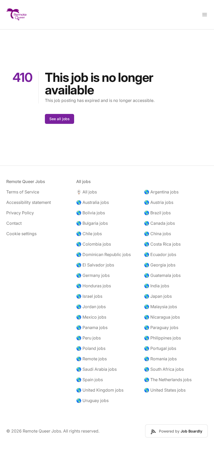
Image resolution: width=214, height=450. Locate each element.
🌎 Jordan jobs (91, 306)
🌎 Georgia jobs (159, 264)
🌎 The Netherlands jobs (168, 379)
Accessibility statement (28, 202)
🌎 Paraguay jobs (161, 327)
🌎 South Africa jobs (164, 369)
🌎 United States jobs (165, 390)
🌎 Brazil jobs (157, 212)
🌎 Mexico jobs (91, 317)
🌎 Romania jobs (160, 358)
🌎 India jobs (156, 285)
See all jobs (59, 119)
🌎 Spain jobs (89, 379)
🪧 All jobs (86, 191)
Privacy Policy (20, 212)
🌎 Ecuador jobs (160, 254)
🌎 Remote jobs (91, 358)
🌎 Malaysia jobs (160, 306)
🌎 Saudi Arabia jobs (96, 369)
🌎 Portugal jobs (160, 348)
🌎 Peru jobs (88, 337)
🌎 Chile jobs (89, 233)
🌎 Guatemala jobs (162, 275)
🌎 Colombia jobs (93, 244)
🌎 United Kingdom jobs (99, 390)
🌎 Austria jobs (158, 202)
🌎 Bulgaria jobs (92, 223)
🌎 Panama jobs (92, 327)
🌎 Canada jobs (159, 223)
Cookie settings (21, 233)
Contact (14, 223)
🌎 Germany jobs (93, 275)
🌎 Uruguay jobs (92, 400)
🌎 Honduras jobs (93, 285)
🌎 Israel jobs (89, 296)
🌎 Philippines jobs (162, 337)
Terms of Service (22, 191)
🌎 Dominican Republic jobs (103, 254)
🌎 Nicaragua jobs (162, 317)
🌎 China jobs (157, 233)
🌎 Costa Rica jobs (162, 244)
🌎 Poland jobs (90, 348)
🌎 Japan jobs (158, 296)
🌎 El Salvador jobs (95, 264)
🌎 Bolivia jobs (90, 212)
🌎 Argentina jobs (161, 191)
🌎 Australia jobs (92, 202)
